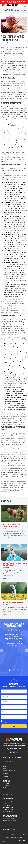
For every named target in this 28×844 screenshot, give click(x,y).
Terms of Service (6, 836)
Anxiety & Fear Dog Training (9, 820)
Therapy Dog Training (8, 811)
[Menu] (25, 6)
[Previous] (1, 650)
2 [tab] (14, 670)
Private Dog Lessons (7, 805)
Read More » (6, 540)
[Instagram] (14, 753)
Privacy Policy (22, 834)
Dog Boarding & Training (8, 809)
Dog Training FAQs (7, 794)
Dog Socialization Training (9, 829)
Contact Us (5, 763)
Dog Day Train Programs (8, 801)
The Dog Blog (6, 792)
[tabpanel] (14, 639)
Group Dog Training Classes (9, 803)
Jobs (10, 763)
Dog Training (6, 783)
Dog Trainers (6, 785)
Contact (3, 841)
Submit (14, 726)
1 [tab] (9, 670)
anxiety (18, 145)
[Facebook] (11, 753)
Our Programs (6, 787)
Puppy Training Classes (8, 807)
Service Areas (6, 789)
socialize (10, 256)
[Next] (26, 650)
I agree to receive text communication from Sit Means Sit (14, 721)
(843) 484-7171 (15, 749)
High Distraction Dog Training (9, 822)
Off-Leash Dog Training (8, 824)
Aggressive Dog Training (8, 818)
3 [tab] (18, 670)
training (13, 125)
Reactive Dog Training (8, 827)
